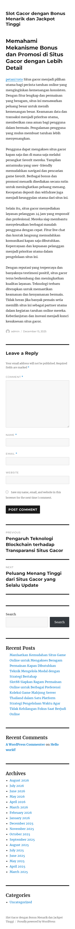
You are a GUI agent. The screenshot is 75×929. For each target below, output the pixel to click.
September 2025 (22, 839)
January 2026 (20, 818)
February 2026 (21, 813)
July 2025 (17, 850)
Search (11, 614)
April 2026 (18, 802)
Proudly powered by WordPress (36, 921)
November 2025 (22, 829)
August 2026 (19, 780)
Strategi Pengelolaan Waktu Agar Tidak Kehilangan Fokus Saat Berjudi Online (38, 708)
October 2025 (20, 834)
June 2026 (17, 791)
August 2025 (19, 845)
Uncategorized (21, 902)
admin (15, 331)
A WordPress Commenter (25, 744)
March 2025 (19, 872)
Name (11, 435)
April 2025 (17, 866)
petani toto (14, 79)
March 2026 (19, 807)
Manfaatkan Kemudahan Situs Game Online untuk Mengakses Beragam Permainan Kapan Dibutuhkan (38, 660)
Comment (14, 377)
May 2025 (17, 861)
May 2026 (17, 796)
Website (12, 472)
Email (11, 453)
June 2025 (17, 856)
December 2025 (21, 823)
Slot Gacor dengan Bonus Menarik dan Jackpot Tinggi (35, 19)
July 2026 (17, 786)
